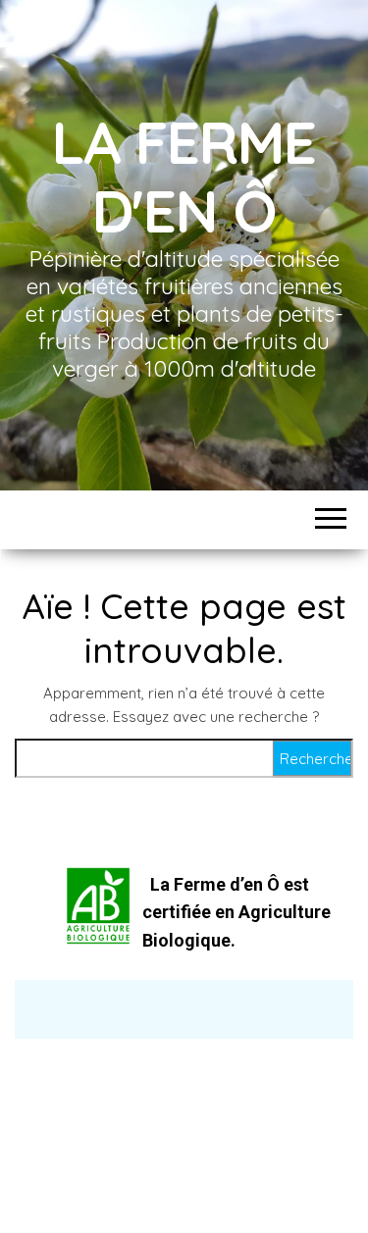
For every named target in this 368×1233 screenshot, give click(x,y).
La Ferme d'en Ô (184, 176)
